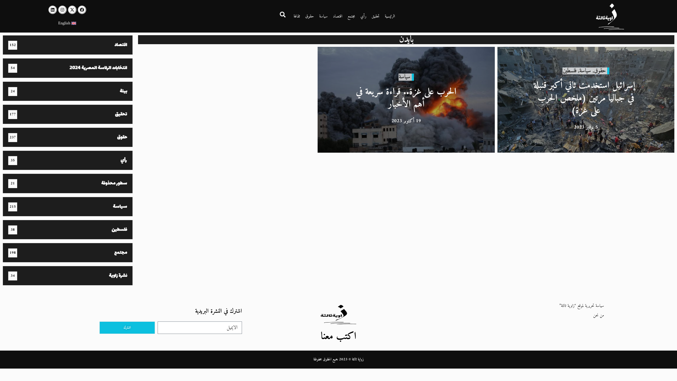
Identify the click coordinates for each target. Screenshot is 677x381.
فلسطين (570, 71)
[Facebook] (82, 10)
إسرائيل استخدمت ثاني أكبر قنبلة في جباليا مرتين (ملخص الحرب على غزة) (586, 98)
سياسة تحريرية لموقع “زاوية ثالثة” (581, 306)
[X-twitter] (72, 10)
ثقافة (297, 16)
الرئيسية (390, 16)
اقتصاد (337, 16)
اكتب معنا (338, 336)
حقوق (309, 16)
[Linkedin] (52, 10)
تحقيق (375, 16)
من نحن (598, 315)
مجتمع (351, 16)
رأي (363, 16)
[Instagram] (62, 10)
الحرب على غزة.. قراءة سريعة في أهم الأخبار (406, 98)
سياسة (323, 16)
